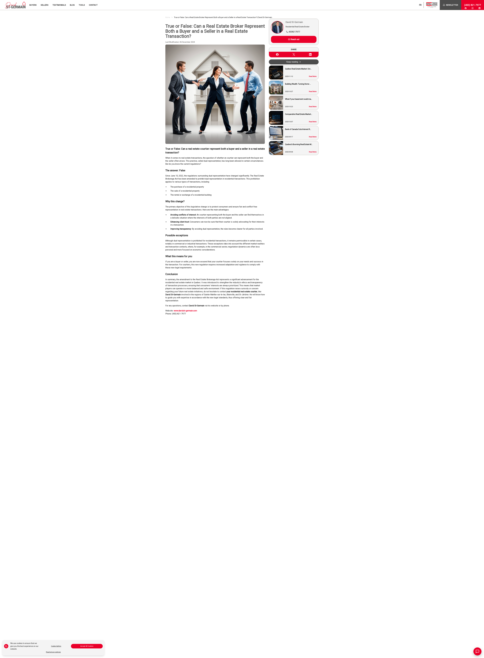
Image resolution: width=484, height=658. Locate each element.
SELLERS (45, 5)
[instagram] (472, 8)
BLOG (72, 5)
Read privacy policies (53, 652)
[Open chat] (477, 651)
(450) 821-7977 (472, 5)
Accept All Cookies (86, 646)
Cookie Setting (56, 646)
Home (167, 17)
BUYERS (33, 5)
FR (420, 5)
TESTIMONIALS (59, 5)
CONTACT (93, 5)
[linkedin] (479, 8)
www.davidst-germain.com (185, 310)
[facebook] (465, 8)
